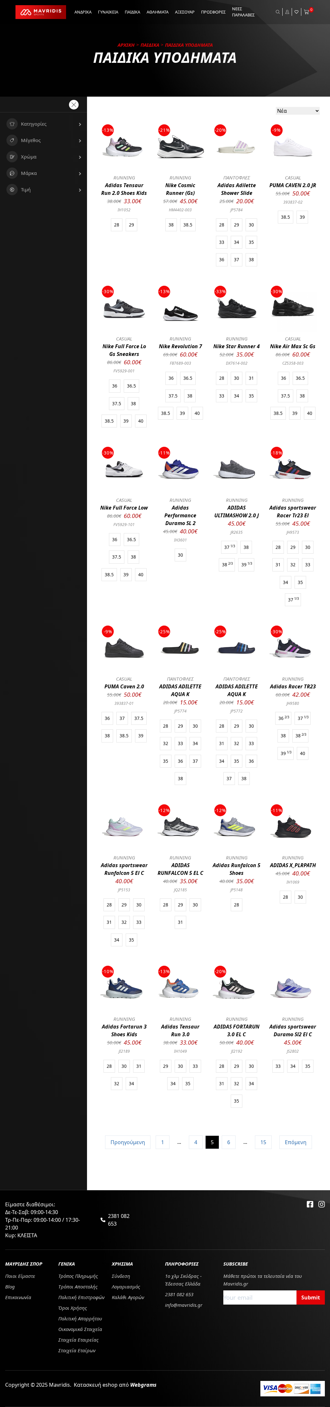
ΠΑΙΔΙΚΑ (132, 12)
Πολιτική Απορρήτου (80, 1318)
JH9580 (292, 703)
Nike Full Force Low (124, 507)
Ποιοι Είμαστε (20, 1276)
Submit (310, 1297)
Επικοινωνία (18, 1297)
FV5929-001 (124, 371)
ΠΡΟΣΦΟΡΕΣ (213, 12)
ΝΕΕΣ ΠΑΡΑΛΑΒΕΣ (243, 12)
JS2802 (293, 1051)
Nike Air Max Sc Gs (292, 346)
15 (263, 1142)
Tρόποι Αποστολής (78, 1286)
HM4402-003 (180, 210)
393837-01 (124, 703)
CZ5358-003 (293, 363)
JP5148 (236, 890)
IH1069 (292, 882)
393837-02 (293, 202)
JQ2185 (180, 890)
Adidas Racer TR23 (293, 686)
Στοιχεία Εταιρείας (78, 1339)
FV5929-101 (124, 524)
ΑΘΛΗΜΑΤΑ (158, 12)
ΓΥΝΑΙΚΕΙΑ (108, 12)
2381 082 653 (119, 1219)
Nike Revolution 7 (180, 346)
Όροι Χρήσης (72, 1308)
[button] (43, 124)
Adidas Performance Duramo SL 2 (180, 515)
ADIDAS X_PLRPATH (293, 865)
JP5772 (236, 711)
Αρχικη (126, 45)
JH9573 (292, 532)
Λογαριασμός (126, 1286)
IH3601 (180, 540)
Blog (10, 1286)
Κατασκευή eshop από (115, 1384)
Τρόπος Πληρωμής (78, 1276)
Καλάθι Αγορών (128, 1297)
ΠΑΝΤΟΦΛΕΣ (236, 177)
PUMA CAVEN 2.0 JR (292, 185)
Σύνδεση (121, 1276)
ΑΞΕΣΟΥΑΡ (185, 12)
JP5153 (124, 890)
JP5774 (180, 711)
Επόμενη (295, 1142)
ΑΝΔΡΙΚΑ (83, 12)
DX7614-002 (237, 363)
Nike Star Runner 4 (236, 346)
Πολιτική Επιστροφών (81, 1297)
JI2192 (236, 1051)
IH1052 (124, 210)
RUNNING (124, 177)
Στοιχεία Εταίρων (76, 1350)
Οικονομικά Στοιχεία (80, 1329)
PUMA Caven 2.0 (124, 686)
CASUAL (293, 177)
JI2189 (124, 1051)
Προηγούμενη (128, 1142)
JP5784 (236, 210)
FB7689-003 (180, 363)
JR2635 (236, 532)
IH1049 (180, 1051)
